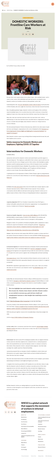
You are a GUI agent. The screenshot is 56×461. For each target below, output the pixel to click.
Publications (41, 444)
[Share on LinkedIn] (26, 34)
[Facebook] (8, 412)
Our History (23, 424)
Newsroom (40, 439)
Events (39, 436)
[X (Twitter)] (5, 412)
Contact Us (23, 433)
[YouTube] (15, 412)
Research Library (41, 447)
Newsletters (40, 441)
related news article (11, 269)
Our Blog (40, 431)
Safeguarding (40, 455)
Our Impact (23, 447)
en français (14, 133)
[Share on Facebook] (23, 34)
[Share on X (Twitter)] (29, 34)
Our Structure (24, 421)
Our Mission (23, 419)
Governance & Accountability (27, 426)
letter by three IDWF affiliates (30, 215)
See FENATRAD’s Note (38, 267)
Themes (23, 444)
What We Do (24, 442)
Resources (40, 450)
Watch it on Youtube (30, 206)
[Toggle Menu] (52, 4)
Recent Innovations (42, 426)
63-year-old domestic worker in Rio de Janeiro (29, 104)
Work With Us (24, 428)
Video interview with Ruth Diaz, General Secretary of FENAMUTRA (23, 230)
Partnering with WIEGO (26, 431)
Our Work (23, 440)
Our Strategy (24, 449)
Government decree (11, 258)
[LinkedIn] (11, 412)
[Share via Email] (33, 34)
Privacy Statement (25, 455)
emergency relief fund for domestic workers (24, 280)
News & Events (42, 434)
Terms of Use (33, 455)
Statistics (40, 424)
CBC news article (18, 186)
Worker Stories (41, 428)
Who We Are (24, 417)
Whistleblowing (49, 455)
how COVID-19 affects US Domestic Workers (22, 317)
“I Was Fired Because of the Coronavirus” (19, 301)
